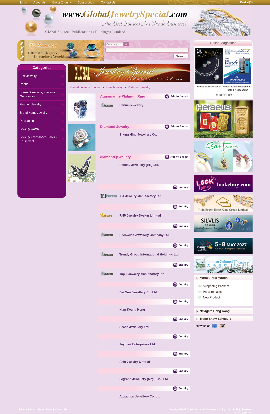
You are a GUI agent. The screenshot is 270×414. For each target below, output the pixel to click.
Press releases (212, 291)
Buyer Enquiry (61, 2)
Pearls (24, 84)
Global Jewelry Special (85, 87)
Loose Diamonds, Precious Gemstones (37, 94)
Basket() (246, 2)
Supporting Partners (216, 286)
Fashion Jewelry (30, 104)
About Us (39, 2)
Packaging (27, 120)
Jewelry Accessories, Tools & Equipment (39, 139)
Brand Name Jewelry (33, 112)
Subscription (86, 2)
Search (180, 56)
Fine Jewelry (28, 76)
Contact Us (108, 2)
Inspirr (250, 413)
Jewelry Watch (29, 129)
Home (23, 2)
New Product (211, 297)
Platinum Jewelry (139, 87)
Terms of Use (45, 409)
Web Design (239, 413)
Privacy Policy (26, 409)
